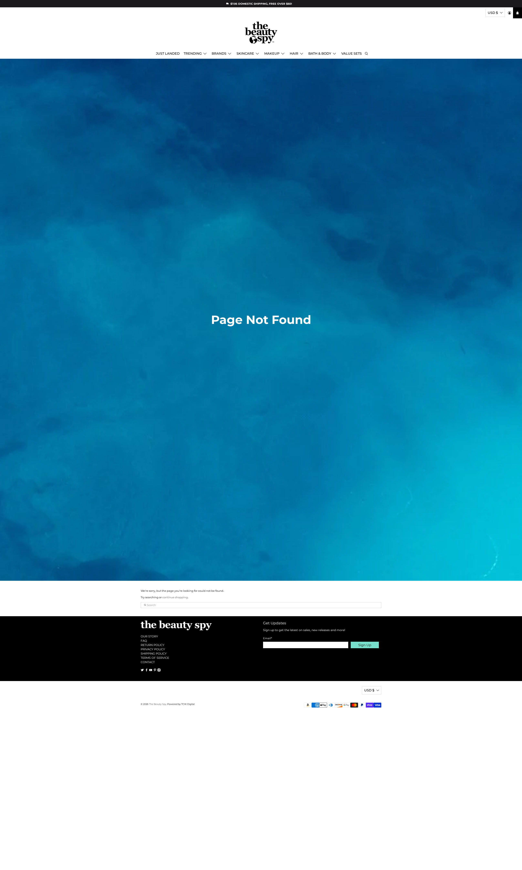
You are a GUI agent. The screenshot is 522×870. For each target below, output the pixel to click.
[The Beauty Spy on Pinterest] (155, 670)
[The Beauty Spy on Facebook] (146, 670)
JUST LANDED (168, 53)
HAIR (294, 53)
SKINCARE (245, 53)
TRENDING (193, 53)
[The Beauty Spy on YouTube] (150, 670)
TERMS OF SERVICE (155, 658)
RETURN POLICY (152, 645)
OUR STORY (149, 636)
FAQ (144, 641)
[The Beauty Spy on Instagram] (159, 670)
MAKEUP (272, 53)
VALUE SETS (351, 53)
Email (267, 638)
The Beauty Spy (157, 704)
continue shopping (175, 597)
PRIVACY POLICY (153, 649)
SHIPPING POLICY (154, 653)
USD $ (493, 13)
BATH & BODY (319, 53)
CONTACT (148, 662)
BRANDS (219, 53)
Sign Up (364, 645)
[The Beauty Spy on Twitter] (142, 670)
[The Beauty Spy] (261, 34)
